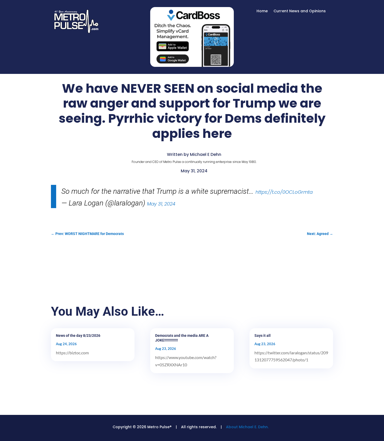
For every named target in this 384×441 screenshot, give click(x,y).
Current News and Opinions (300, 11)
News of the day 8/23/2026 (78, 335)
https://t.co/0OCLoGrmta (284, 192)
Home (262, 11)
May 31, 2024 (161, 204)
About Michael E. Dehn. (247, 427)
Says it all (262, 335)
